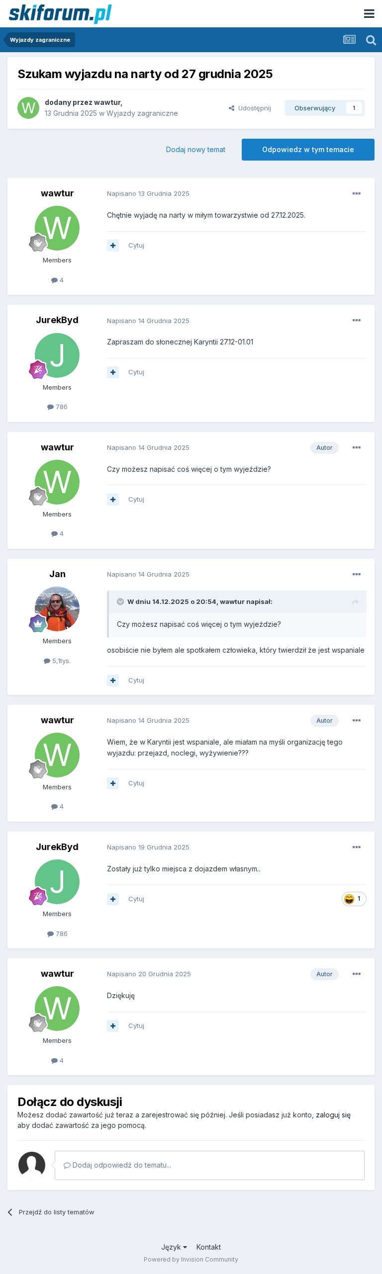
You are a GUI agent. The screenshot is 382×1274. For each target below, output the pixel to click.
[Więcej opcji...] (357, 194)
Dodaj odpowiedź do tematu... (121, 1165)
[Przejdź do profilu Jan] (57, 609)
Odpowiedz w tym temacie (308, 149)
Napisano (148, 193)
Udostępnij (252, 108)
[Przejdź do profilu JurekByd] (57, 355)
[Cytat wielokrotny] (113, 246)
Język (172, 1247)
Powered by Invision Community (191, 1259)
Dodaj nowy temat (195, 149)
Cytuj (136, 245)
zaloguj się (333, 1114)
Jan (57, 574)
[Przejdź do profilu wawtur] (28, 108)
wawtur (107, 102)
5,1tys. (60, 661)
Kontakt (208, 1247)
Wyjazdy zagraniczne (142, 113)
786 (61, 407)
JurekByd (57, 320)
